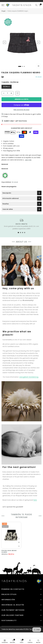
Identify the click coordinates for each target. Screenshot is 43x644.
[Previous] (4, 42)
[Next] (38, 42)
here (35, 500)
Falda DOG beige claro (9, 551)
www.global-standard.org (28, 377)
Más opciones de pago (21, 110)
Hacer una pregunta (9, 187)
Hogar (4, 11)
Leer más (28, 160)
